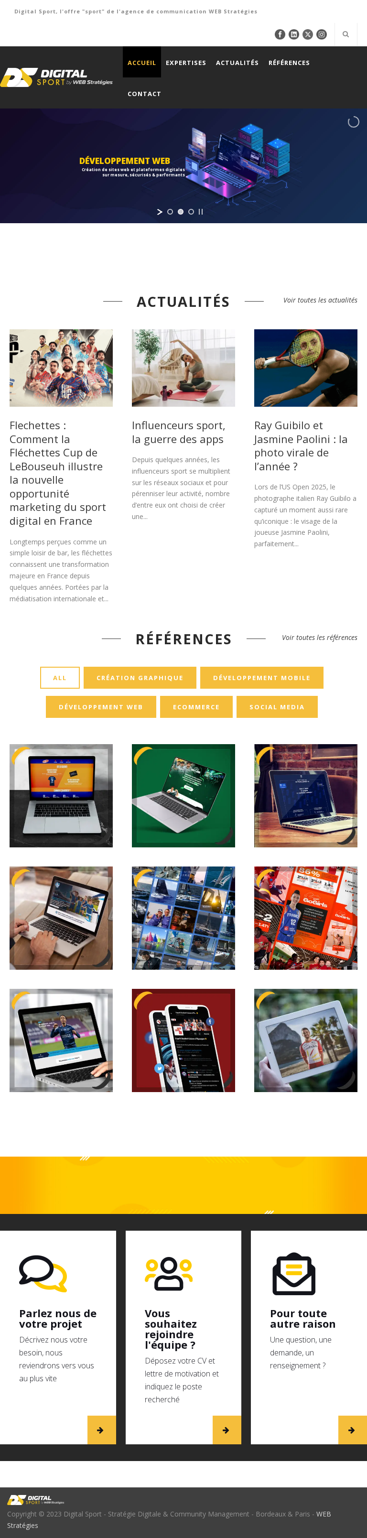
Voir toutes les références (319, 637)
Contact (145, 93)
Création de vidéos (170, 1075)
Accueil (142, 62)
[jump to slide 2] (181, 212)
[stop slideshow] (201, 212)
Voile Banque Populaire (183, 864)
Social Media (277, 707)
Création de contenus (201, 1064)
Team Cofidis (306, 987)
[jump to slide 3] (191, 212)
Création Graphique (140, 677)
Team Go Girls (305, 880)
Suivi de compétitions (323, 1084)
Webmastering (305, 1095)
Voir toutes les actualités (320, 299)
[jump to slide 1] (170, 212)
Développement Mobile (262, 677)
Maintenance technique (44, 1074)
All (60, 677)
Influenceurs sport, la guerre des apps (179, 432)
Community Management (166, 936)
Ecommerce (196, 707)
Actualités (237, 62)
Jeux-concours (175, 957)
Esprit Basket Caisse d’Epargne (183, 981)
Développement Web (101, 707)
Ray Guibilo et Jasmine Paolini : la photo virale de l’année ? (301, 445)
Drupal (145, 957)
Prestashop (92, 1074)
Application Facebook (166, 1054)
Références (289, 62)
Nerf (61, 758)
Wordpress (61, 1084)
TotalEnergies (183, 758)
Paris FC (61, 997)
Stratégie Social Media (190, 968)
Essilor (305, 758)
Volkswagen (61, 880)
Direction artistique (191, 1085)
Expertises (186, 62)
